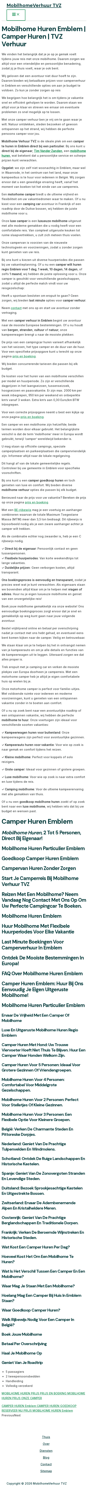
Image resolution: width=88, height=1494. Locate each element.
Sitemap (46, 1471)
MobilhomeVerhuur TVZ (34, 5)
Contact (46, 1464)
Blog (46, 1457)
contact (16, 308)
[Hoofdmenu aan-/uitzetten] (16, 15)
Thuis (46, 1437)
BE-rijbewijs (22, 510)
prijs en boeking (24, 356)
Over (46, 1443)
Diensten (46, 1450)
